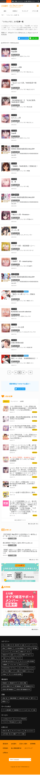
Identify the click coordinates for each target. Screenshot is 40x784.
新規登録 (16, 710)
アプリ (19, 658)
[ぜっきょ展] (5, 231)
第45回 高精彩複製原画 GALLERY (23, 149)
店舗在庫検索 (13, 698)
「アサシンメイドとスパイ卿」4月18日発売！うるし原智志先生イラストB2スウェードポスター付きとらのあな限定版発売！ (23, 447)
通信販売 (9, 648)
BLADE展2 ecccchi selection (21, 312)
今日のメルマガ (30, 667)
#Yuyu (10, 32)
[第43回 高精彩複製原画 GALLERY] (5, 277)
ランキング (25, 11)
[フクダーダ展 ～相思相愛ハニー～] (5, 246)
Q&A (34, 710)
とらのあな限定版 (19, 648)
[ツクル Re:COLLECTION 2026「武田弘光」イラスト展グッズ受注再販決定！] (6, 428)
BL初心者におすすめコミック (9, 661)
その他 (28, 648)
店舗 (16, 1)
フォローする (21, 389)
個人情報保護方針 (16, 748)
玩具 (23, 645)
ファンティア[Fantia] (20, 718)
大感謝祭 (4, 664)
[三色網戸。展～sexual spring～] (5, 262)
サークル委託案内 (6, 710)
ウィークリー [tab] (14, 401)
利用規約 (5, 748)
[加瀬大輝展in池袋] (5, 343)
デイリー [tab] (6, 401)
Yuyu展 (13, 133)
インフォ (9, 1)
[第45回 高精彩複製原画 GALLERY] (5, 149)
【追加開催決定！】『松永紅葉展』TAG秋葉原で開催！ (24, 101)
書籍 (8, 645)
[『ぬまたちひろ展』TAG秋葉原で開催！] (5, 83)
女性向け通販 (23, 683)
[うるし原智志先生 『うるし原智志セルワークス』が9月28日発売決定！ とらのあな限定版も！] (6, 437)
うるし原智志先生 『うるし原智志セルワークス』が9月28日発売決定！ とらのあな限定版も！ (23, 436)
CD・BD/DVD (15, 645)
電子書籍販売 (18, 686)
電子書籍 (35, 648)
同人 (3, 645)
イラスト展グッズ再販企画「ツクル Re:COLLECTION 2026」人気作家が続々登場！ (22, 483)
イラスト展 (14, 651)
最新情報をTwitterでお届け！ (20, 384)
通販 (13, 1)
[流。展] (5, 182)
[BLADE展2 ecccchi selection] (5, 312)
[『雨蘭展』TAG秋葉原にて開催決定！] (5, 167)
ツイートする (24, 38)
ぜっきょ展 (15, 230)
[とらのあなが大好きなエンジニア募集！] (20, 625)
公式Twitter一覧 (6, 734)
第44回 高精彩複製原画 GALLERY (23, 197)
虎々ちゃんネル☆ (29, 730)
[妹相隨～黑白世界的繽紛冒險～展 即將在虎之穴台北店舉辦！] (6, 419)
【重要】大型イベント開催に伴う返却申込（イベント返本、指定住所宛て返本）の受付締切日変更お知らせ (20, 551)
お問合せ (5, 752)
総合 (5, 11)
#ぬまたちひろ (32, 32)
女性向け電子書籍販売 (8, 689)
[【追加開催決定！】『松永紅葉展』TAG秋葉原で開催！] (5, 101)
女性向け (15, 11)
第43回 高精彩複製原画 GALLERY (23, 277)
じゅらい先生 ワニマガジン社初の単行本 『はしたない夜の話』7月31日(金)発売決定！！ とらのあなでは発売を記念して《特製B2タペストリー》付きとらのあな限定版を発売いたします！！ (23, 471)
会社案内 (13, 743)
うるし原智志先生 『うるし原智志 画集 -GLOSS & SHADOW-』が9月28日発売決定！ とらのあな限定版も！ (23, 408)
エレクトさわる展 (17, 327)
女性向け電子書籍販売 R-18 (23, 689)
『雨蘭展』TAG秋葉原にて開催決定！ (24, 166)
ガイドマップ (28, 748)
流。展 (13, 182)
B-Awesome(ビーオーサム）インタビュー (12, 667)
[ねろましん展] (5, 118)
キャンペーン (5, 651)
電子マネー (33, 698)
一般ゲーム (5, 658)
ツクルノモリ (13, 664)
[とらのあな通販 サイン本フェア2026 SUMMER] (6, 460)
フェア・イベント (31, 645)
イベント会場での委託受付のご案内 (22, 492)
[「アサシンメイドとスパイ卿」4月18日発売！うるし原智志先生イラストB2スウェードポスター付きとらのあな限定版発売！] (6, 447)
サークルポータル (25, 710)
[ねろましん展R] (5, 68)
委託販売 (5, 743)
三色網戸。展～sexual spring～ (22, 261)
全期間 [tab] (22, 401)
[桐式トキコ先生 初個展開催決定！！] (5, 359)
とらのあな (3, 1)
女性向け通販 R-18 (7, 686)
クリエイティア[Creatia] (8, 722)
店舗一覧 (4, 698)
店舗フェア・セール (25, 651)
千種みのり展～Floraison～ (20, 214)
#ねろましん (24, 32)
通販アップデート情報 (14, 671)
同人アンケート (23, 664)
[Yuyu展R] (5, 52)
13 (30, 372)
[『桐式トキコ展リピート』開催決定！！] (5, 295)
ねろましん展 (16, 118)
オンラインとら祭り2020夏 (27, 661)
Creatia (4, 674)
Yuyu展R (14, 52)
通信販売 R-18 (13, 683)
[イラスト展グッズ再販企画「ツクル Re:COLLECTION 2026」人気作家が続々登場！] (6, 484)
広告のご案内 (23, 743)
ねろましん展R (16, 67)
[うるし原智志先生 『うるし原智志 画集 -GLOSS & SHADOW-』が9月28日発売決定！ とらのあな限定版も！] (6, 409)
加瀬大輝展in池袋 (17, 343)
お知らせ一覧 (5, 730)
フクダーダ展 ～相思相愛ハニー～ (23, 246)
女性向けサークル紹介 (8, 654)
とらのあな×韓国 (20, 654)
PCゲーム (30, 654)
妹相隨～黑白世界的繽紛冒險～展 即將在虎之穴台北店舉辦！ (23, 418)
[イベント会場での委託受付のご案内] (6, 495)
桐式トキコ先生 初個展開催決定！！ (24, 358)
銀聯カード (5, 701)
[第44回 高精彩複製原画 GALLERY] (5, 198)
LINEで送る (35, 38)
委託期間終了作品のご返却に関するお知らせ (18, 543)
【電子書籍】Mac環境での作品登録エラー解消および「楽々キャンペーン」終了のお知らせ (20, 535)
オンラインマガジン (17, 730)
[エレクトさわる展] (5, 328)
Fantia (4, 671)
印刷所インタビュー (27, 671)
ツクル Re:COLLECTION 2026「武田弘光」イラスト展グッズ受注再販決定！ (23, 426)
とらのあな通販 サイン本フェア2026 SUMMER (23, 459)
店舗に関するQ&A (23, 698)
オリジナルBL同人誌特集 (15, 674)
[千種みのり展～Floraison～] (5, 215)
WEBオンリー (31, 1)
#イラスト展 (16, 32)
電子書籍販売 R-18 (28, 686)
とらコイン (20, 1)
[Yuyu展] (5, 134)
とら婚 (25, 1)
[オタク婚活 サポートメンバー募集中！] (20, 607)
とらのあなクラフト (7, 718)
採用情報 (32, 743)
